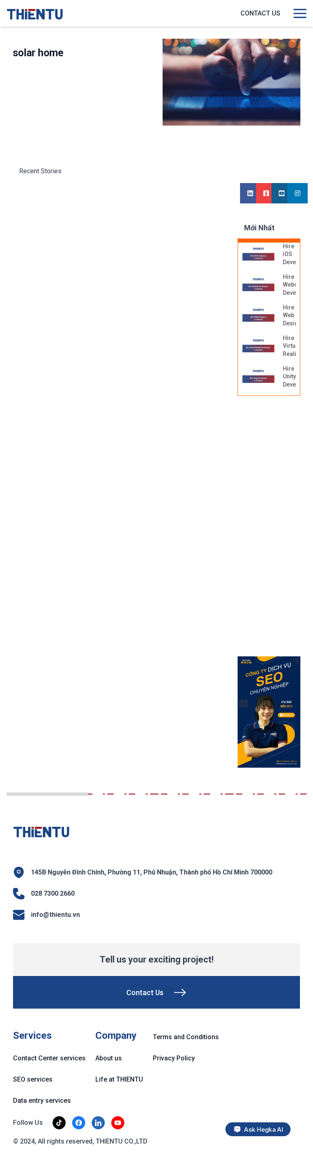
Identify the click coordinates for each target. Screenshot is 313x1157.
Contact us (260, 13)
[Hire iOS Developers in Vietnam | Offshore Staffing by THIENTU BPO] (258, 255)
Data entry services (42, 1100)
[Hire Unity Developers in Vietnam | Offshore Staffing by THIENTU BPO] (258, 377)
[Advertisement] (275, 530)
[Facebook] (266, 193)
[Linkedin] (250, 193)
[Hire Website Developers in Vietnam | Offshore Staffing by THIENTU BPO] (258, 285)
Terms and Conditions (186, 1037)
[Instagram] (297, 193)
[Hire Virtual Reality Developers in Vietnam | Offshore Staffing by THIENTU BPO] (258, 346)
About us (108, 1058)
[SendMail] (269, 712)
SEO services (33, 1079)
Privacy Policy (174, 1058)
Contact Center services (49, 1058)
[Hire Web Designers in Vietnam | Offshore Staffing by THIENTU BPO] (258, 316)
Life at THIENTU (119, 1079)
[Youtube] (281, 193)
